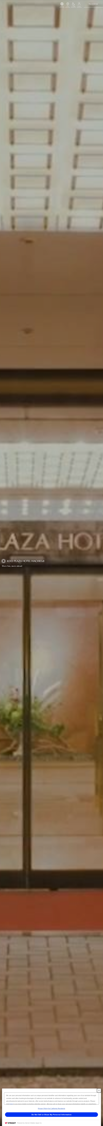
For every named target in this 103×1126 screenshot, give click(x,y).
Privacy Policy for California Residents (51, 1108)
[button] (61, 4)
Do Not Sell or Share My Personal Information (51, 1115)
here (11, 1104)
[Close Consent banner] (99, 1090)
